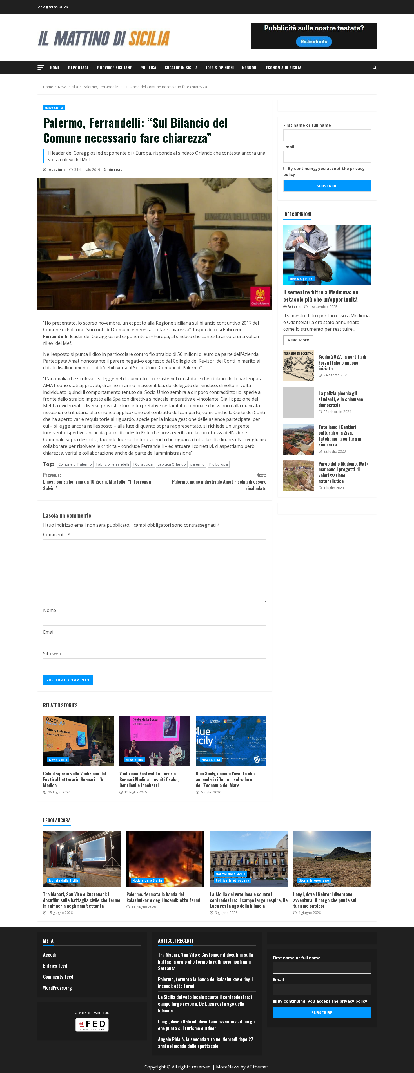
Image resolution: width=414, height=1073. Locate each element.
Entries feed (55, 965)
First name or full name (307, 125)
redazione (56, 169)
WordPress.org (57, 987)
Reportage (78, 67)
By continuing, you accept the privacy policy (324, 171)
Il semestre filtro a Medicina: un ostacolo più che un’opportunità (327, 255)
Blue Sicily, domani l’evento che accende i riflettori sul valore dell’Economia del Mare (231, 741)
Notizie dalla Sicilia (64, 880)
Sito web (52, 653)
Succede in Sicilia (181, 67)
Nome (49, 610)
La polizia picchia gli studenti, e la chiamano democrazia (298, 402)
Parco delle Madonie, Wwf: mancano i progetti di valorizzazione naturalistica (298, 475)
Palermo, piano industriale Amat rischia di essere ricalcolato (219, 481)
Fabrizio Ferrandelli (112, 464)
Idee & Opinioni (220, 67)
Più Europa (218, 464)
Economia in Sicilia (283, 67)
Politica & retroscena (232, 880)
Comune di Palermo (75, 464)
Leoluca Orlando (172, 464)
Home (55, 67)
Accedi (49, 954)
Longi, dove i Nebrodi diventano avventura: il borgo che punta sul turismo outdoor (332, 859)
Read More (298, 340)
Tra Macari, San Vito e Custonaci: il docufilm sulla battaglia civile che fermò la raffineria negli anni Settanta (82, 859)
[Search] (375, 67)
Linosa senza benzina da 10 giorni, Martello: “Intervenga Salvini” (97, 481)
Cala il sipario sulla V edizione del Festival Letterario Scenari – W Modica (78, 741)
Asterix (294, 306)
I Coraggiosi (143, 464)
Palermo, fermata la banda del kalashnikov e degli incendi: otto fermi (165, 859)
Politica (148, 67)
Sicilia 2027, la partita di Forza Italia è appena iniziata (298, 365)
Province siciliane (114, 67)
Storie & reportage (314, 880)
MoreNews (227, 1067)
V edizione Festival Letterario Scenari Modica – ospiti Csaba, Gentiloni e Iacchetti (154, 741)
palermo (197, 464)
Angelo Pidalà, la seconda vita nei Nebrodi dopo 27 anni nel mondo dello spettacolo (205, 1042)
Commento (56, 534)
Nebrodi (249, 67)
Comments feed (58, 976)
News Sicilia (54, 108)
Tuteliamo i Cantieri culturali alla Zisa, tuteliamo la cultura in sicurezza (298, 439)
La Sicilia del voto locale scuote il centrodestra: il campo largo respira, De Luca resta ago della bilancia (249, 859)
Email (48, 632)
